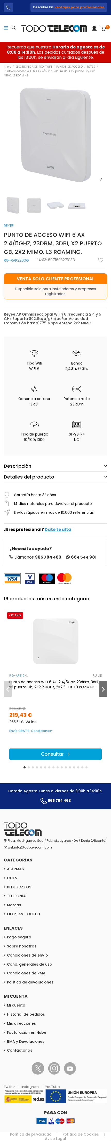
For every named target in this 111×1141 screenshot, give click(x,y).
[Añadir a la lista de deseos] (100, 260)
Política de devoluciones (30, 982)
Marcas (14, 905)
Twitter (10, 1086)
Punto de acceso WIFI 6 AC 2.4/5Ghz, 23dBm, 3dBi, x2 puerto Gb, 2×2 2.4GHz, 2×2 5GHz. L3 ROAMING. (54, 684)
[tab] (55, 466)
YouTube (52, 1086)
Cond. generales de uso (29, 964)
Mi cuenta (16, 1005)
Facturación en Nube (26, 1032)
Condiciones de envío (27, 955)
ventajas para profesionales (79, 7)
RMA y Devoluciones (25, 1041)
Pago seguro (19, 937)
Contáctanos (19, 1050)
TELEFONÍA (16, 895)
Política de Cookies (80, 1134)
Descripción (17, 466)
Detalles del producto (29, 477)
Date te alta (58, 529)
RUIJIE (97, 675)
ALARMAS (15, 869)
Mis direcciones (21, 1023)
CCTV (12, 878)
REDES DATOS (19, 887)
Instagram (30, 1086)
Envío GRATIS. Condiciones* (31, 731)
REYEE (9, 225)
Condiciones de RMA (26, 973)
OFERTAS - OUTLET (24, 914)
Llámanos (37, 557)
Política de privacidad (31, 1134)
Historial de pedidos (26, 1014)
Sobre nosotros (21, 946)
